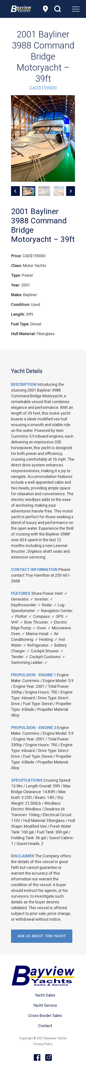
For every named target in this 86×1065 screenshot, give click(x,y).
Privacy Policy (43, 1044)
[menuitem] (65, 9)
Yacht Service (45, 1005)
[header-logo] (21, 8)
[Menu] (65, 9)
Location (45, 9)
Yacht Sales (45, 995)
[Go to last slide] (15, 191)
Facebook (37, 1057)
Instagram (48, 1057)
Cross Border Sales (45, 1015)
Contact (45, 1025)
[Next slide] (70, 191)
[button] (28, 191)
